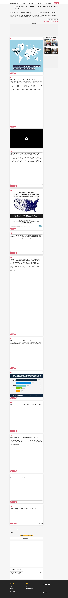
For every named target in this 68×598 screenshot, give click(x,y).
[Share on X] (53, 21)
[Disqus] (26, 554)
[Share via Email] (57, 21)
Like (12, 532)
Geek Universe (12, 591)
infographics (16, 529)
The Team (27, 585)
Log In (57, 1)
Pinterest (41, 73)
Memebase (12, 588)
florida (11, 529)
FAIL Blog (11, 586)
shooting (22, 529)
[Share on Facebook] (51, 21)
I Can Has (11, 585)
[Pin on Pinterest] (16, 73)
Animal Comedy (12, 589)
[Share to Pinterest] (55, 21)
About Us (27, 586)
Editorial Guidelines (29, 588)
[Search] (11, 1)
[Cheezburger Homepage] (34, 1)
